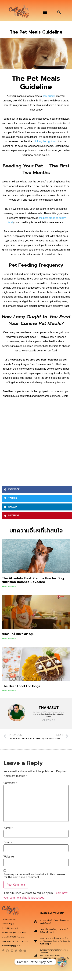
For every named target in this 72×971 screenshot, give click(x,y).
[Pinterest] (20, 950)
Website (8, 856)
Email (7, 842)
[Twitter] (16, 950)
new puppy (48, 95)
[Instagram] (7, 950)
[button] (45, 12)
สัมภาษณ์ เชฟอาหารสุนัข (19, 634)
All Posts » (48, 720)
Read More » (9, 586)
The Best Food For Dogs (21, 686)
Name (8, 828)
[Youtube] (25, 950)
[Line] (11, 950)
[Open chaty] (62, 962)
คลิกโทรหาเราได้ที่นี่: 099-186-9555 (15, 941)
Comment (10, 783)
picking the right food (45, 141)
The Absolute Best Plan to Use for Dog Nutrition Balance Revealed (33, 580)
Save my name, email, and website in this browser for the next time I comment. (34, 876)
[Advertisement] (36, 441)
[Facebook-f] (3, 950)
